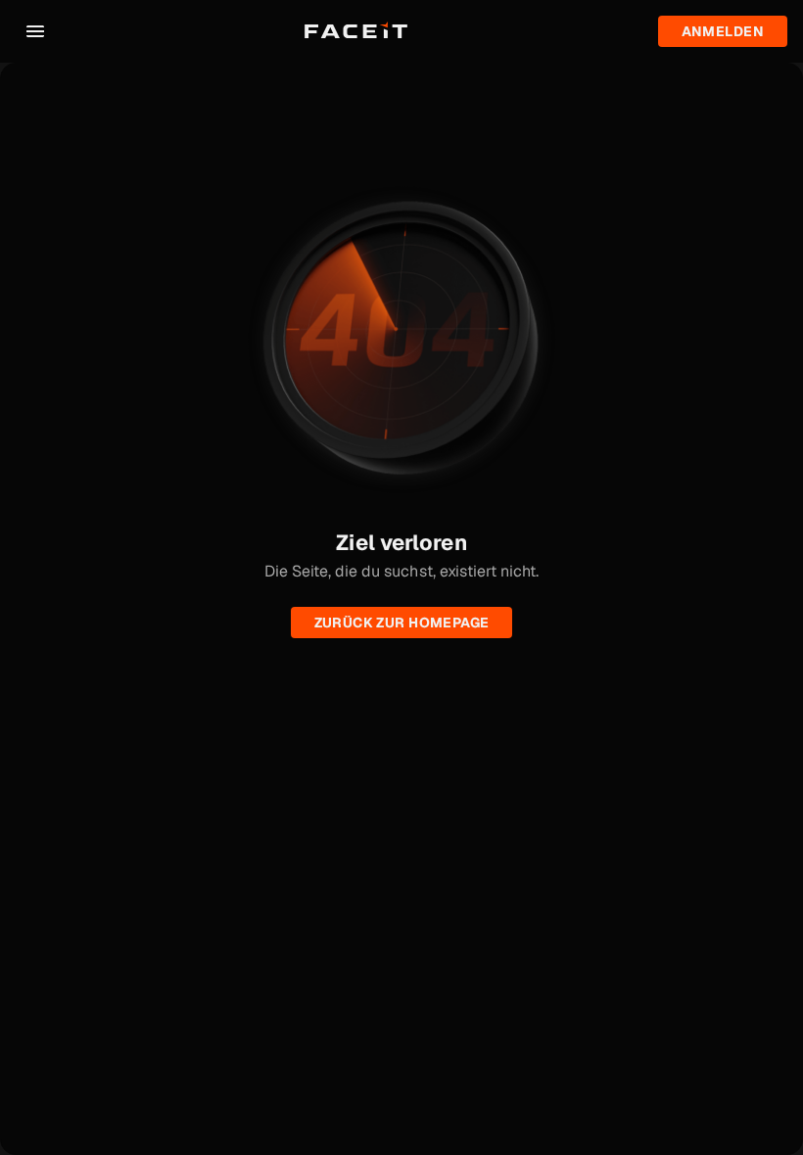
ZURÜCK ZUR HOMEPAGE (402, 622)
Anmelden (723, 31)
